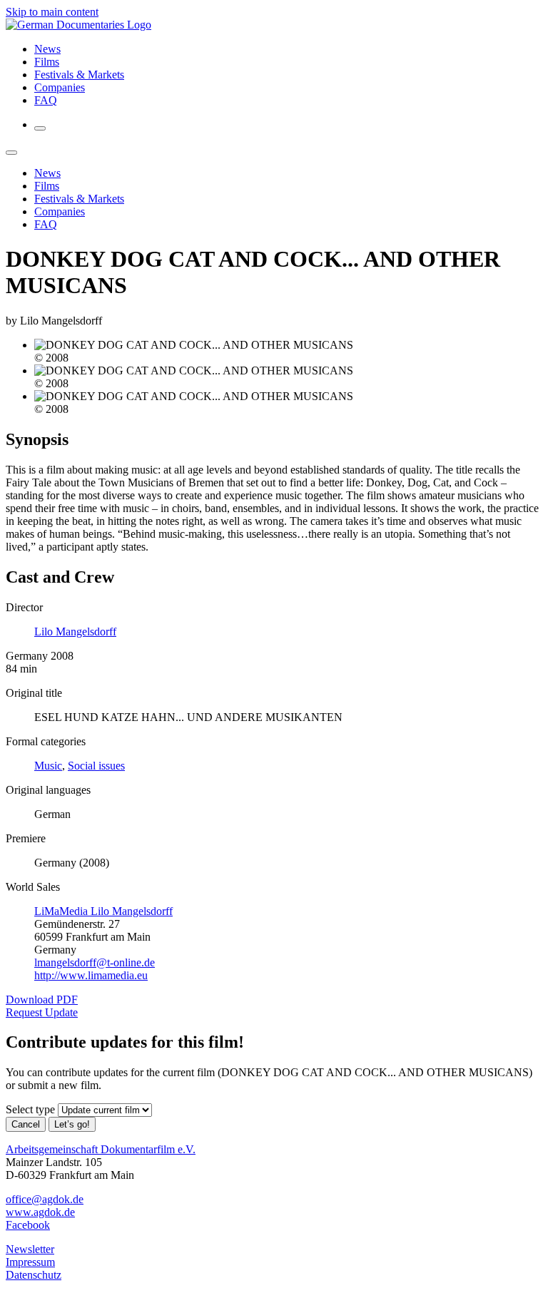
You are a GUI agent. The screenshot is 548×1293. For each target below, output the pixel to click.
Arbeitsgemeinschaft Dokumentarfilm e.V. (101, 1149)
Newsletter (30, 1249)
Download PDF (42, 999)
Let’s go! (72, 1124)
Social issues (96, 766)
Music (48, 766)
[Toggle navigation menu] (40, 128)
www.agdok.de (40, 1212)
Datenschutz (33, 1275)
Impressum (30, 1262)
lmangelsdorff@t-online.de (94, 962)
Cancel (25, 1124)
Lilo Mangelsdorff (75, 631)
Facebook (28, 1225)
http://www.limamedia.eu (91, 975)
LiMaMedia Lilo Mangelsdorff (103, 911)
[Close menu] (11, 152)
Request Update (42, 1012)
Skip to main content (52, 12)
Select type (30, 1109)
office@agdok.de (44, 1199)
